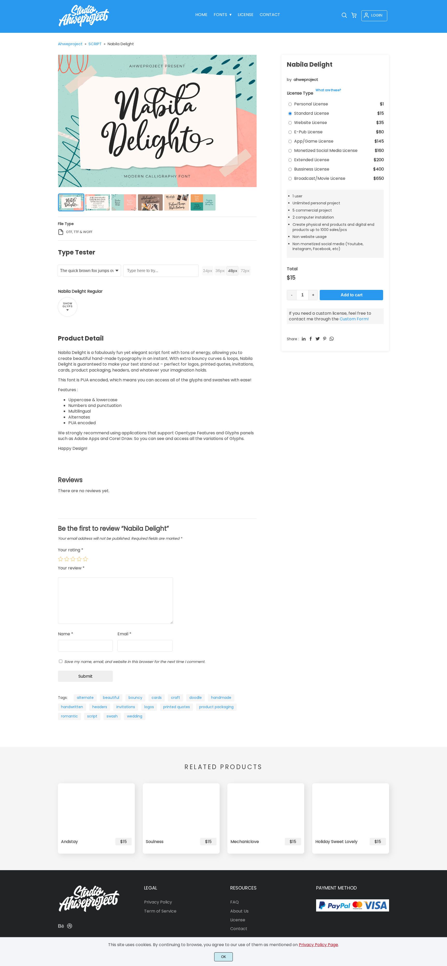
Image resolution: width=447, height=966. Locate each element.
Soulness (154, 841)
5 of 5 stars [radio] (85, 558)
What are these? (328, 90)
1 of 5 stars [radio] (60, 558)
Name (65, 634)
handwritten (72, 706)
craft (175, 697)
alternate (85, 697)
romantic (69, 716)
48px (232, 270)
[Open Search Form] (344, 16)
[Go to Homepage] (84, 27)
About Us (239, 911)
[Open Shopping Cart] (354, 16)
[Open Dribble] (69, 928)
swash (112, 716)
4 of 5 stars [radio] (79, 558)
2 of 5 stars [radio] (66, 558)
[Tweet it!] (317, 338)
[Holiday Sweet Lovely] (350, 808)
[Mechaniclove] (265, 808)
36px (220, 270)
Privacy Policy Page (318, 945)
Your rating (70, 550)
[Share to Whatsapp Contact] (331, 338)
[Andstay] (96, 808)
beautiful (111, 697)
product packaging (216, 706)
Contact (238, 929)
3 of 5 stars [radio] (73, 558)
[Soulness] (181, 808)
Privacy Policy (158, 902)
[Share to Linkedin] (303, 338)
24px (207, 270)
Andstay (69, 841)
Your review (71, 568)
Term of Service (160, 911)
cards (157, 697)
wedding (134, 716)
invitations (125, 706)
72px (245, 270)
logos (149, 706)
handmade (221, 697)
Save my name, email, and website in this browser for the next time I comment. (134, 661)
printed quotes (176, 706)
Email (124, 634)
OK (223, 957)
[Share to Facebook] (310, 338)
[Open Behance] (61, 928)
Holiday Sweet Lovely (336, 841)
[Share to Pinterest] (324, 338)
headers (99, 706)
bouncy (135, 697)
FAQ (234, 902)
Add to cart (351, 295)
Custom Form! (354, 319)
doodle (195, 697)
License (237, 920)
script (92, 716)
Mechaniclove (244, 841)
